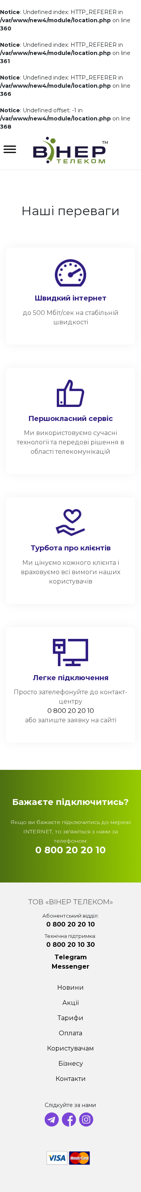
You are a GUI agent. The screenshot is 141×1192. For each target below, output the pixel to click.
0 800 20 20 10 (70, 710)
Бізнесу (70, 1063)
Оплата (70, 1033)
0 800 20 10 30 (70, 944)
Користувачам (70, 1048)
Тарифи (70, 1018)
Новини (70, 987)
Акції (70, 1002)
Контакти (71, 1078)
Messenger (70, 966)
